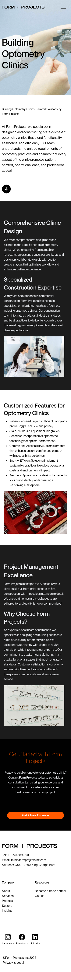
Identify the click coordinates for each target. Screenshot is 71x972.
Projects (7, 900)
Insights (7, 910)
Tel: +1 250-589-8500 (16, 855)
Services (8, 895)
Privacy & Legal (13, 962)
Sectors (7, 905)
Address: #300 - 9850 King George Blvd (28, 864)
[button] (63, 8)
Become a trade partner (50, 891)
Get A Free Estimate (35, 815)
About (6, 891)
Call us (39, 895)
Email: (24, 860)
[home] (23, 7)
